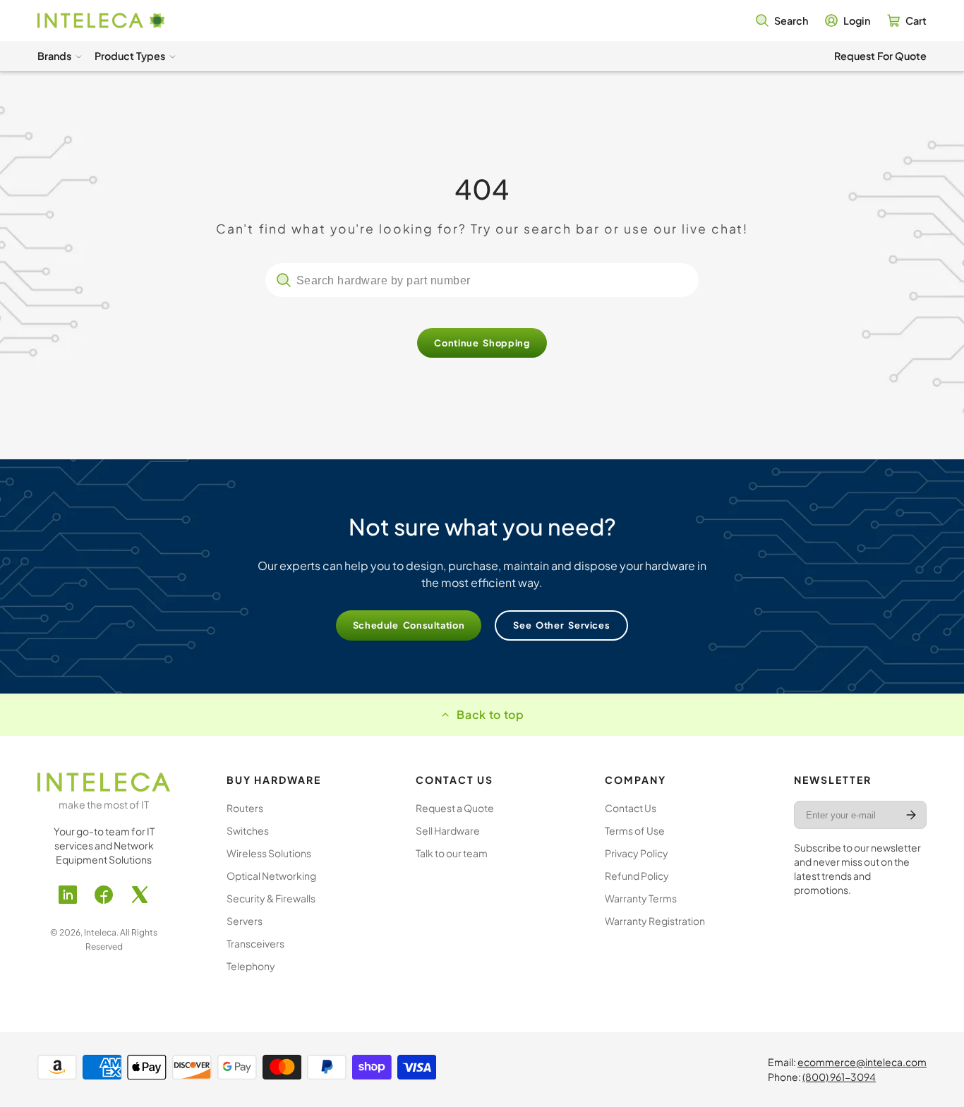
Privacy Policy (636, 853)
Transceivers (255, 943)
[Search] (284, 280)
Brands (54, 55)
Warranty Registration (655, 920)
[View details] (103, 782)
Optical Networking (271, 875)
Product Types (130, 55)
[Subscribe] (911, 815)
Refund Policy (637, 875)
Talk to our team (452, 853)
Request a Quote (455, 807)
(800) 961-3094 (839, 1076)
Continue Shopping (481, 343)
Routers (245, 807)
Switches (248, 830)
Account (847, 20)
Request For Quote (880, 55)
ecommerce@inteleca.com (862, 1061)
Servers (245, 920)
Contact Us (630, 807)
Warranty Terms (641, 898)
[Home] (100, 21)
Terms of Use (635, 830)
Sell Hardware (448, 830)
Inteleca (100, 932)
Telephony (251, 966)
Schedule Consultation (409, 625)
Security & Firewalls (271, 898)
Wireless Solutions (269, 853)
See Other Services (561, 625)
